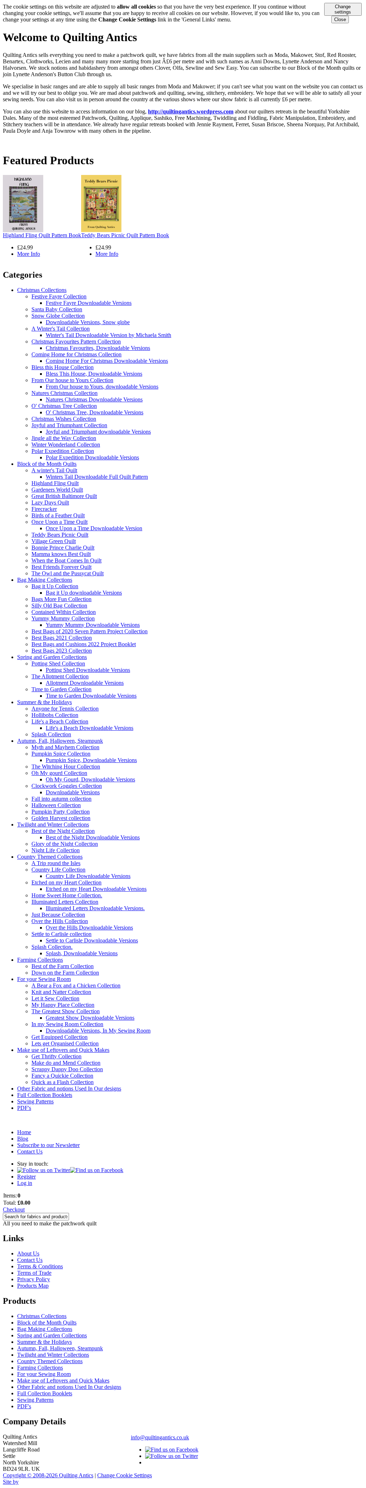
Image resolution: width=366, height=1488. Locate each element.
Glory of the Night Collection (64, 844)
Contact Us (30, 1151)
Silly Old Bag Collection (59, 605)
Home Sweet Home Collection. (66, 895)
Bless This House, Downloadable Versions (94, 374)
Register (26, 1177)
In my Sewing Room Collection (67, 1024)
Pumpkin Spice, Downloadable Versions (91, 760)
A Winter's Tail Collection (60, 329)
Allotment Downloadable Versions (85, 683)
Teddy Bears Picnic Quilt (59, 535)
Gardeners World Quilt (57, 490)
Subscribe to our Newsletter (48, 1145)
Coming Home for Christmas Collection (76, 354)
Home (24, 1132)
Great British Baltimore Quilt (64, 496)
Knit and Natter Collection (61, 992)
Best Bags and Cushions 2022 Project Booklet (83, 644)
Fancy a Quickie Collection (62, 1076)
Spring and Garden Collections (52, 657)
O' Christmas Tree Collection (64, 406)
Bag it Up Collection (54, 586)
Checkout (14, 1209)
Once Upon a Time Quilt (59, 522)
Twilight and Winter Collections (53, 824)
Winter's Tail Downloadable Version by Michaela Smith (108, 335)
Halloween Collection (56, 805)
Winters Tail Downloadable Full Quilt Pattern (97, 477)
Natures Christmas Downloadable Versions (94, 399)
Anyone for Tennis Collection (65, 709)
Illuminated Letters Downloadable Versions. (95, 908)
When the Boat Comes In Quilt (66, 560)
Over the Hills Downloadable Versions (89, 927)
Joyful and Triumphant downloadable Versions (98, 432)
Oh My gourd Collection (59, 773)
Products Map (33, 1286)
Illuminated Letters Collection (64, 902)
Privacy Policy (33, 1279)
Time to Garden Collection (61, 689)
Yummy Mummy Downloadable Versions (93, 625)
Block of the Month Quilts (46, 464)
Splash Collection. (52, 947)
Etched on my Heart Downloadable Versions (96, 889)
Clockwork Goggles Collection (66, 786)
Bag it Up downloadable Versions (84, 593)
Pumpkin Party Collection (60, 812)
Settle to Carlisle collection (61, 934)
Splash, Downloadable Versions (82, 953)
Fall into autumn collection (61, 799)
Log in (24, 1183)
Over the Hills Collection (59, 921)
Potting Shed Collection (58, 663)
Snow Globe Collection (58, 316)
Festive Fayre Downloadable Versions (89, 303)
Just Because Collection (58, 915)
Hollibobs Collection (54, 715)
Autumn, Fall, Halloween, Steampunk (60, 741)
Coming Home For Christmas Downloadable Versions (107, 361)
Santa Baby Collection (56, 309)
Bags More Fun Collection (61, 599)
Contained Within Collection (63, 612)
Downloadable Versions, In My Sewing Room (98, 1031)
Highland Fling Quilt (55, 483)
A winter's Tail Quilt (54, 470)
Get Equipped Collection (59, 1037)
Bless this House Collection (62, 367)
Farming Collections (40, 960)
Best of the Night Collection (63, 831)
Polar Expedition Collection (62, 451)
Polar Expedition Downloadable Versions (92, 457)
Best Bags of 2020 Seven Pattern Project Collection (89, 631)
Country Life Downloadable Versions (88, 876)
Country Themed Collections (50, 857)
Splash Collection (51, 734)
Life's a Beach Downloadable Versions (89, 728)
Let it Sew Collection (55, 998)
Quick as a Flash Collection (62, 1082)
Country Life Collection (58, 870)
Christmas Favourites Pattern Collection (76, 341)
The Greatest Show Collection (65, 1011)
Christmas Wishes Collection (63, 419)
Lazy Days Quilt (50, 502)
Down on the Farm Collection (65, 973)
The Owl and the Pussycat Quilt (67, 573)
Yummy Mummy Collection (63, 618)
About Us (28, 1253)
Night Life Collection (55, 850)
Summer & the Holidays (44, 702)
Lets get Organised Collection (65, 1043)
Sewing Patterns (35, 1101)
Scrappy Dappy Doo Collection (67, 1069)
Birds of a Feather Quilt (58, 515)
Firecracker (44, 509)
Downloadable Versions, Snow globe (88, 322)
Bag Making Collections (44, 580)
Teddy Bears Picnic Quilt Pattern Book (125, 235)
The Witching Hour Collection (65, 766)
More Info (28, 254)
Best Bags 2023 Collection (61, 651)
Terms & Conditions (40, 1266)
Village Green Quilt (53, 541)
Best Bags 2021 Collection (61, 638)
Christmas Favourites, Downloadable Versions (98, 348)
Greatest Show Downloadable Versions (90, 1018)
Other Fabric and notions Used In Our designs (69, 1088)
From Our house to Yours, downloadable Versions (102, 387)
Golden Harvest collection (60, 818)
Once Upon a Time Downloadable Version (94, 528)
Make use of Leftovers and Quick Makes (63, 1050)
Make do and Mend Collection (65, 1063)
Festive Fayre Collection (58, 296)
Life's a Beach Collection (59, 721)
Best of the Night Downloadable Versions (93, 837)
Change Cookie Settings (124, 1475)
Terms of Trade (34, 1273)
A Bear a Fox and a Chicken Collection (75, 985)
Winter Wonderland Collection (65, 444)
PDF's (24, 1108)
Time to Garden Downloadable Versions (91, 696)
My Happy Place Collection (62, 1005)
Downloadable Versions (73, 792)
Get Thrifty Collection (56, 1056)
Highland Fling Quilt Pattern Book (42, 235)
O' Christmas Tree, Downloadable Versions (94, 412)
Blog (22, 1139)
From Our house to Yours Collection (72, 380)
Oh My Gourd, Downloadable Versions (90, 779)
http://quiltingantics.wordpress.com (190, 111)
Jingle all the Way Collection (63, 438)
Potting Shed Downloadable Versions (88, 670)
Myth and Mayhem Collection (65, 747)
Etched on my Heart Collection (66, 882)
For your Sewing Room (44, 979)
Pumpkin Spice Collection (60, 754)
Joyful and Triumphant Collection (69, 425)
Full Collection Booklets (44, 1095)
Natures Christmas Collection (64, 393)
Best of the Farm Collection (62, 966)
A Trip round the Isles (55, 863)
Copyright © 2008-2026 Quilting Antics (48, 1475)
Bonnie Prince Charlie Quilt (62, 548)
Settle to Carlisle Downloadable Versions (92, 940)
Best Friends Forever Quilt (61, 567)
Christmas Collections (41, 290)
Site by (11, 1482)
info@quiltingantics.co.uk (160, 1437)
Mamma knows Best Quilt (61, 554)
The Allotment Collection (60, 676)
